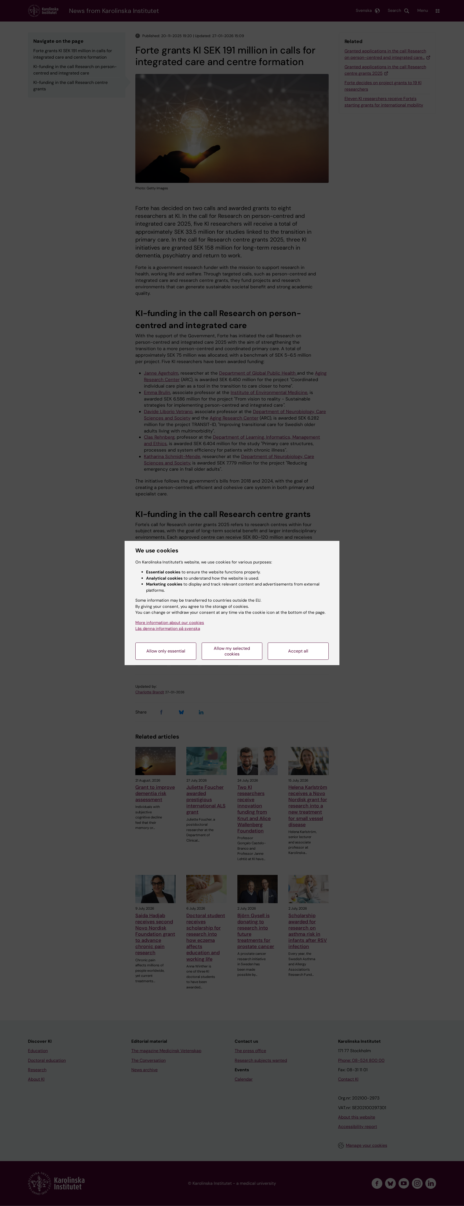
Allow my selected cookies (232, 651)
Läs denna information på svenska (167, 628)
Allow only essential (165, 651)
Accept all (298, 651)
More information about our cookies (169, 622)
